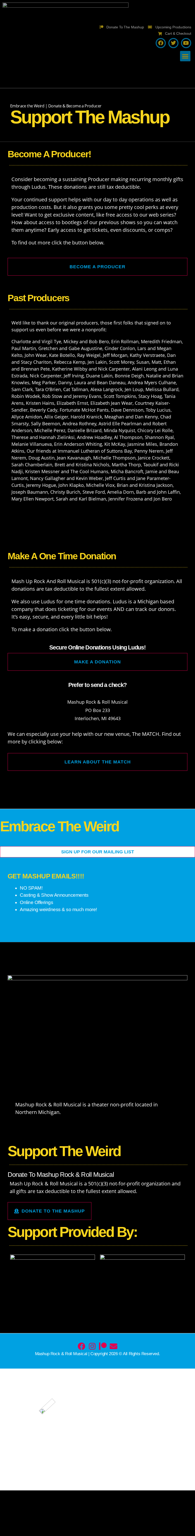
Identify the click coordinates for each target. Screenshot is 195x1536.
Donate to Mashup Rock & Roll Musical (61, 1174)
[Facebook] (81, 1346)
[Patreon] (103, 1346)
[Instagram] (92, 1346)
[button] (185, 56)
